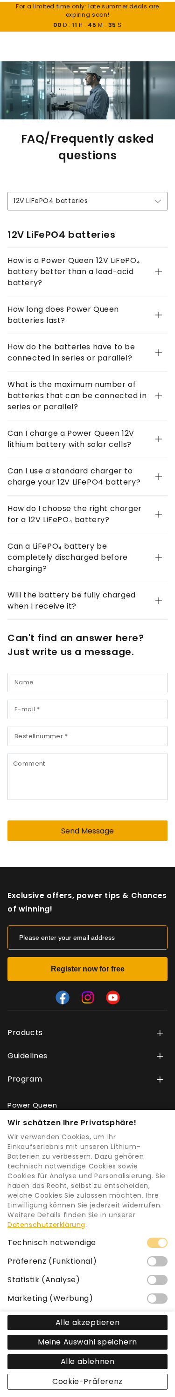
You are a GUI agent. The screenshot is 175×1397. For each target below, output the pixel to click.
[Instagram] (88, 997)
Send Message (87, 831)
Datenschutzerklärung (46, 1224)
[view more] (160, 1033)
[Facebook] (63, 997)
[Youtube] (113, 997)
